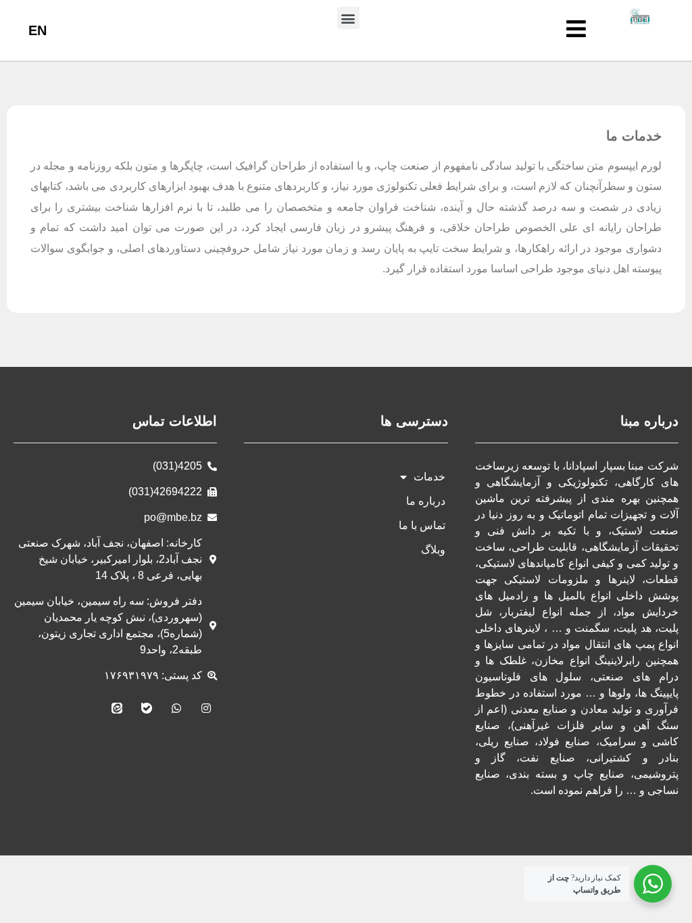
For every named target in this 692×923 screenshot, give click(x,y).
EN (37, 30)
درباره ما (425, 501)
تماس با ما (422, 525)
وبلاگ (433, 549)
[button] (348, 18)
